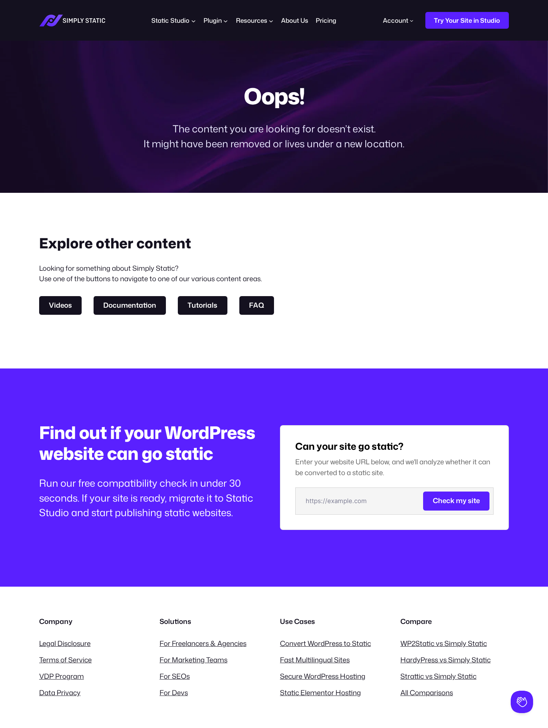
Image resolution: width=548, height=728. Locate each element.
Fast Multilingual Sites (315, 660)
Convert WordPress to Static (325, 643)
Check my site (456, 500)
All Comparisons (426, 692)
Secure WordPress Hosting (322, 676)
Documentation (129, 305)
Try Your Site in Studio (467, 20)
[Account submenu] (411, 20)
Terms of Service (65, 660)
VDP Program (61, 676)
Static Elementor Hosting (320, 692)
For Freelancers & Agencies (203, 643)
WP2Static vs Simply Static (443, 643)
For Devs (174, 692)
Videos (60, 305)
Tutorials (202, 305)
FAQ (256, 305)
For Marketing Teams (193, 660)
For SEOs (175, 676)
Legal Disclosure (65, 643)
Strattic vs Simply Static (438, 676)
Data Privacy (60, 692)
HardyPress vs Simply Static (445, 660)
